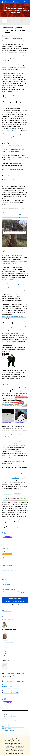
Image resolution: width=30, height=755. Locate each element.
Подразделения (5, 722)
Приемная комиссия (15, 598)
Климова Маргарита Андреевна (9, 631)
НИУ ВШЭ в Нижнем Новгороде (11, 1)
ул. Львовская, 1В (5, 653)
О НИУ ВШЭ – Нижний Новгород (9, 716)
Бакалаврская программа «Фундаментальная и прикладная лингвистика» (16, 10)
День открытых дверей (15, 21)
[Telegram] (5, 699)
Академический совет (8, 619)
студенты (10, 560)
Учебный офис (5, 647)
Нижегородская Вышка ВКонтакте (11, 688)
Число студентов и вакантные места (11, 613)
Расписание (5, 617)
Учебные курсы (6, 608)
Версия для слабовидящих (7, 724)
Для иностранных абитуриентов (15, 601)
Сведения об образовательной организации (12, 720)
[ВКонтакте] (2, 699)
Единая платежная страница (8, 730)
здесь (24, 743)
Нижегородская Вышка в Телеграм (11, 690)
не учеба (4, 560)
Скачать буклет (15, 604)
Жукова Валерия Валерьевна (8, 642)
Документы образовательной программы (12, 615)
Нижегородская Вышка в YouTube (11, 692)
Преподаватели (7, 610)
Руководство (4, 718)
